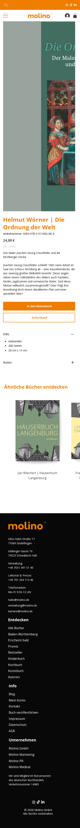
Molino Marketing (21, 755)
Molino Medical (19, 767)
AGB (12, 731)
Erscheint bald (18, 640)
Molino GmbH (19, 748)
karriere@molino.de (20, 611)
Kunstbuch (15, 671)
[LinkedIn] (75, 5)
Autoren (14, 677)
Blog (12, 694)
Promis (13, 646)
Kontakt (14, 706)
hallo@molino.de (18, 600)
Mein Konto (17, 700)
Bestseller (15, 652)
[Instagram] (67, 5)
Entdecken (18, 619)
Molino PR (16, 761)
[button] (75, 15)
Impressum (17, 719)
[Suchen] (6, 5)
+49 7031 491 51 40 (20, 567)
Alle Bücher (16, 628)
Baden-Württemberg (23, 634)
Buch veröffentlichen (23, 713)
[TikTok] (71, 5)
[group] (40, 437)
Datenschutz (18, 725)
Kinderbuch (16, 659)
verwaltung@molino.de (22, 605)
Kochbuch (15, 665)
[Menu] (6, 15)
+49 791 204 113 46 (20, 580)
